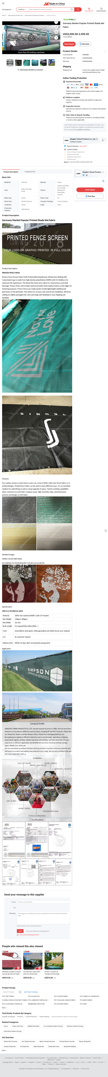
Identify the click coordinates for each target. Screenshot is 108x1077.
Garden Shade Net (10, 1046)
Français (38, 1062)
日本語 (89, 1062)
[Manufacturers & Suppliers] (54, 4)
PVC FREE (83, 1004)
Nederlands (70, 1062)
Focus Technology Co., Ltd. (40, 1068)
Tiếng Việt (51, 1064)
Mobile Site (51, 1060)
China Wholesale (52, 1058)
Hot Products (9, 1058)
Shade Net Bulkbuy (70, 1046)
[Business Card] (103, 181)
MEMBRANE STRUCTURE (36, 1004)
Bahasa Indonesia (61, 1064)
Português (31, 1062)
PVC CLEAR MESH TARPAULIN (12, 1004)
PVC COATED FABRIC (61, 996)
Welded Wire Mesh (33, 1026)
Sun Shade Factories (28, 1041)
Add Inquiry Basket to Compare (31, 69)
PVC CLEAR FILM (33, 996)
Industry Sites (74, 1058)
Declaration (76, 1068)
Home (4, 15)
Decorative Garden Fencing (12, 1031)
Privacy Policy (85, 1068)
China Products (19, 1058)
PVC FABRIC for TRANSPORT (89, 996)
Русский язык (47, 1062)
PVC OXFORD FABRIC (61, 1004)
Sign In (66, 162)
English (17, 1062)
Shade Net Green (53, 1046)
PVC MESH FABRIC (86, 1000)
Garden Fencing (51, 15)
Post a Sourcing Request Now (28, 935)
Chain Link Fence (17, 1026)
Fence (6, 1026)
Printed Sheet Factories (67, 1041)
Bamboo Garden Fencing (75, 1026)
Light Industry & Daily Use (15, 15)
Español (23, 1062)
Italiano (55, 1062)
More (4, 1050)
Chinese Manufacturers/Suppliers (35, 1058)
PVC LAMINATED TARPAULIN (37, 1000)
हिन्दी (94, 1062)
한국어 (83, 1062)
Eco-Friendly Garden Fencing (53, 1026)
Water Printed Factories (47, 1041)
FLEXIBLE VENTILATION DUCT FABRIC (14, 1000)
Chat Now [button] (85, 44)
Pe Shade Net (24, 1046)
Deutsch (62, 1062)
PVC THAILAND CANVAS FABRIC (64, 1000)
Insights (58, 1060)
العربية (77, 1062)
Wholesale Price (63, 1058)
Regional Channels (85, 1058)
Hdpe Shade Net (38, 1046)
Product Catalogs (32, 992)
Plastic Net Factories (10, 1041)
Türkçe (44, 1064)
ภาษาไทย (100, 1062)
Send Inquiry (69, 44)
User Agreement (65, 1068)
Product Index (97, 1058)
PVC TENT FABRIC (8, 996)
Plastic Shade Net (84, 1041)
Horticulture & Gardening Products (34, 15)
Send (20, 931)
